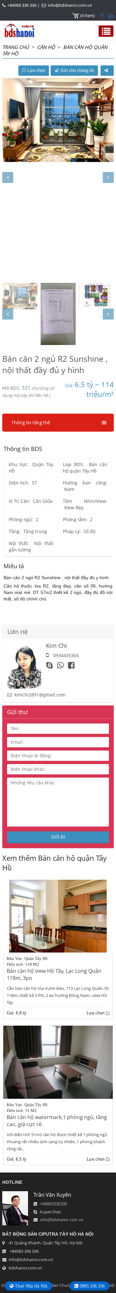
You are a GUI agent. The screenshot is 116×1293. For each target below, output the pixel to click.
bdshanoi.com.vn (25, 1268)
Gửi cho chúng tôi (77, 70)
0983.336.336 (91, 1286)
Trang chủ (15, 47)
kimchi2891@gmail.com (40, 695)
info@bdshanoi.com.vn (70, 5)
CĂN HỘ (46, 47)
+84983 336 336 (21, 5)
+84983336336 (53, 1204)
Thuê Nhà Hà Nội (30, 1286)
